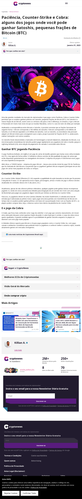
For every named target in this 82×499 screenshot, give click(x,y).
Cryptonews (5, 11)
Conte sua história (39, 455)
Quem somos (9, 461)
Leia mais (18, 350)
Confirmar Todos (29, 493)
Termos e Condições (12, 455)
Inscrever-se (41, 401)
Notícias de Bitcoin (14, 11)
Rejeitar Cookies (10, 493)
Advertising (36, 461)
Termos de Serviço (63, 406)
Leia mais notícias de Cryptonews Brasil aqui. (25, 234)
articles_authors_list (27, 369)
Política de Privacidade (49, 406)
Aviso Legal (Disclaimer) (14, 471)
